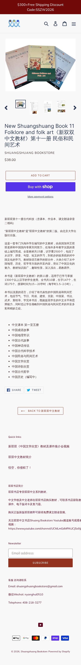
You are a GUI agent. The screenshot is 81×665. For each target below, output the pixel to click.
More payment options (40, 196)
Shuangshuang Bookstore (34, 651)
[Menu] (73, 23)
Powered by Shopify (59, 651)
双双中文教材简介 (20, 457)
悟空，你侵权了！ (20, 467)
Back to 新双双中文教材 (43, 410)
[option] (20, 104)
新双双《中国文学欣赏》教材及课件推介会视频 (38, 446)
